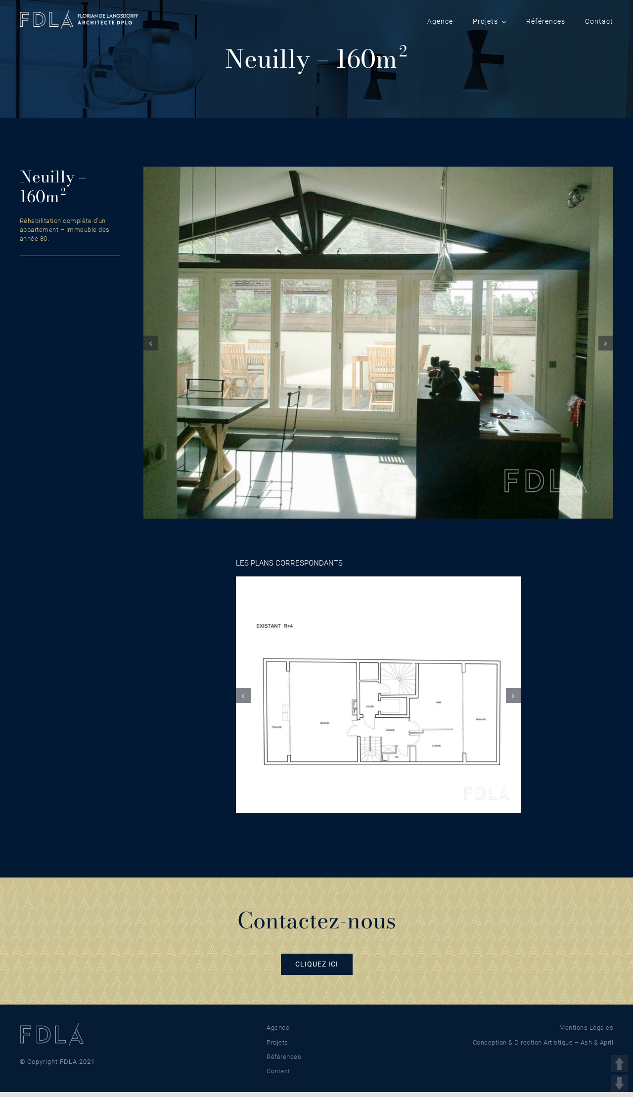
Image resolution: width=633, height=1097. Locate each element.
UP (619, 1063)
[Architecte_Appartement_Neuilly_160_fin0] (378, 342)
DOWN (619, 1083)
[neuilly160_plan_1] (378, 694)
